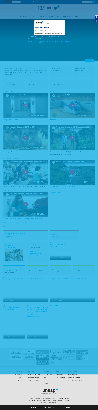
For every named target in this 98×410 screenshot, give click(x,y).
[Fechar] (63, 21)
